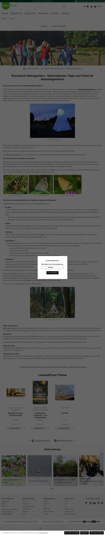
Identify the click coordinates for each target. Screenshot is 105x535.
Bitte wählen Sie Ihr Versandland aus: (52, 264)
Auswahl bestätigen (52, 272)
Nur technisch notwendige (71, 532)
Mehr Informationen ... (43, 532)
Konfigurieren (84, 532)
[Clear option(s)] (60, 267)
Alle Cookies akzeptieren (96, 532)
